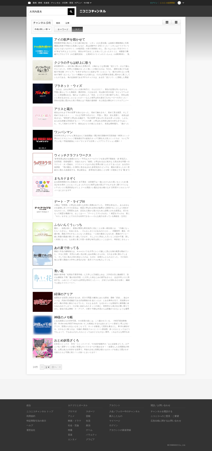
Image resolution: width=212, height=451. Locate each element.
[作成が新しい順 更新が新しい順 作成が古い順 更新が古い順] (42, 29)
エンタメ (72, 439)
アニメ (71, 416)
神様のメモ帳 (63, 317)
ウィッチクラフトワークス (72, 155)
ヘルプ (30, 425)
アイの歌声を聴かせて (69, 39)
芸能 (88, 416)
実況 (71, 3)
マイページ (114, 420)
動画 (35, 3)
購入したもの (115, 416)
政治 (88, 425)
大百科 (65, 3)
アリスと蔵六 (63, 109)
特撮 (70, 430)
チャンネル (55, 3)
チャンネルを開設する (161, 411)
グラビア (90, 439)
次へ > (56, 367)
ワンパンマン (63, 132)
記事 (67, 23)
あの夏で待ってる (66, 248)
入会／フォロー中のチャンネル (124, 411)
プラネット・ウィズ (68, 85)
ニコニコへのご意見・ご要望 (165, 416)
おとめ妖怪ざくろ (66, 340)
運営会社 (31, 430)
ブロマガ (72, 411)
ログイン (154, 3)
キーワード (63, 29)
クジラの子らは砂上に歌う (72, 62)
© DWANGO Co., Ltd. (176, 445)
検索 (71, 11)
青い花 (58, 271)
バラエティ (91, 434)
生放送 (46, 3)
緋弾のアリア (63, 294)
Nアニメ (78, 3)
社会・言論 (73, 425)
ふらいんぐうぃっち (68, 224)
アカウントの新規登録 (120, 430)
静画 (40, 3)
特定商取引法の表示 (36, 420)
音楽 (70, 434)
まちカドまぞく (65, 178)
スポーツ (90, 411)
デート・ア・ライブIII (69, 201)
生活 (88, 420)
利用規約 (31, 416)
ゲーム (89, 430)
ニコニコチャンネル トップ (40, 411)
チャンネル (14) (42, 22)
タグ (77, 29)
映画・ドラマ (74, 420)
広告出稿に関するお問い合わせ (166, 420)
